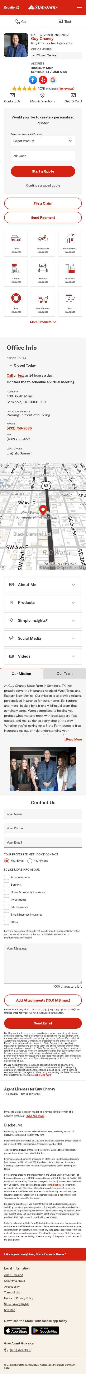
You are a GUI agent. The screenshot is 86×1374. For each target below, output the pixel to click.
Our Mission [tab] (21, 674)
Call (10, 375)
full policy (55, 1185)
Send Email (43, 1023)
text (21, 375)
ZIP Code (19, 156)
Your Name (15, 814)
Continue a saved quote (43, 185)
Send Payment (43, 217)
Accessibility (12, 1286)
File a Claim (43, 203)
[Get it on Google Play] (45, 1330)
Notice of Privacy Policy (18, 1298)
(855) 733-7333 (43, 1075)
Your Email (14, 842)
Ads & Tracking (13, 1275)
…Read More (73, 739)
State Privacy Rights (16, 1304)
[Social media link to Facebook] (33, 80)
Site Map (9, 1310)
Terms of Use (12, 1292)
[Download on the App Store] (16, 1330)
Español (9, 7)
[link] (43, 7)
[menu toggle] (79, 7)
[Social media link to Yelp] (43, 80)
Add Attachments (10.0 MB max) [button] (43, 1000)
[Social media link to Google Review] (53, 80)
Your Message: (17, 948)
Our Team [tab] (65, 673)
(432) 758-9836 (19, 428)
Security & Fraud (14, 1280)
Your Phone (15, 828)
